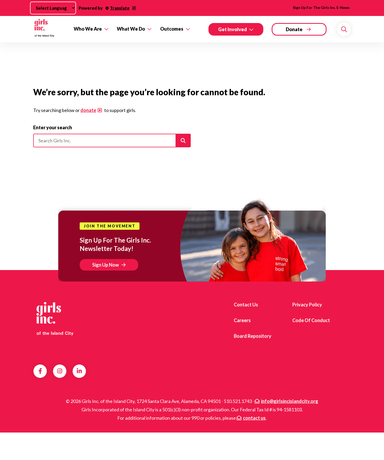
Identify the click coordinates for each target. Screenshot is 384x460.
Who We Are (88, 29)
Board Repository (252, 336)
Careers (242, 320)
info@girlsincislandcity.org (289, 401)
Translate (120, 7)
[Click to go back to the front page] (49, 29)
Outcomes (171, 29)
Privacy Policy (307, 304)
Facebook (40, 371)
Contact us (246, 304)
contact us (254, 418)
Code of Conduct (311, 320)
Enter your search (52, 127)
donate (88, 110)
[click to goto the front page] (54, 318)
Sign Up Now (105, 265)
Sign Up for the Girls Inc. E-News (321, 7)
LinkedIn (79, 371)
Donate (294, 29)
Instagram (60, 371)
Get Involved (232, 29)
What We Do (131, 29)
